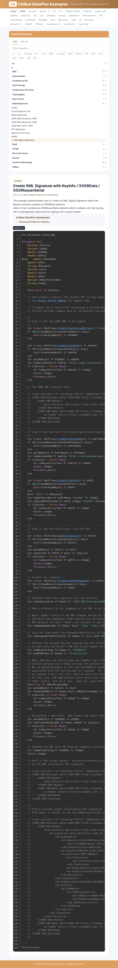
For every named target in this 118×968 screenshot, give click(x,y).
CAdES (14, 108)
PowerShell (30, 20)
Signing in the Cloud (20, 133)
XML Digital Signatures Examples (41, 194)
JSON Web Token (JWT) (22, 126)
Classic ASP (100, 11)
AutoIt (42, 11)
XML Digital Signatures (24, 140)
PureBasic (43, 20)
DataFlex (14, 15)
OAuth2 (79, 54)
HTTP (44, 54)
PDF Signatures (18, 129)
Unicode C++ (16, 24)
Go (35, 15)
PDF (86, 54)
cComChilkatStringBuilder (75, 328)
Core (15, 41)
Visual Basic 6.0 (53, 24)
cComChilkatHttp (68, 345)
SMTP (21, 58)
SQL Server (63, 20)
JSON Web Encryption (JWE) (24, 118)
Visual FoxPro (69, 24)
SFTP (101, 54)
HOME (22, 11)
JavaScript (51, 15)
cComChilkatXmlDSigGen (73, 580)
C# (54, 11)
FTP (36, 54)
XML (29, 58)
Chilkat (13, 11)
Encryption (28, 54)
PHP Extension (89, 15)
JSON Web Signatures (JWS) (24, 122)
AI (13, 54)
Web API (24, 41)
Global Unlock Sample (52, 300)
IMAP (51, 54)
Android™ (32, 11)
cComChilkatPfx (68, 480)
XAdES (14, 136)
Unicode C (89, 20)
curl (19, 54)
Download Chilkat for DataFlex (34, 222)
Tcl (80, 20)
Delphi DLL (26, 15)
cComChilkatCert (68, 535)
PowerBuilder (16, 20)
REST (94, 54)
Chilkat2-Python (73, 11)
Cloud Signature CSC (21, 111)
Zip (35, 58)
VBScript (39, 24)
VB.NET (28, 24)
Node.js (62, 15)
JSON (70, 54)
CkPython (87, 11)
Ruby (53, 20)
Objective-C (74, 15)
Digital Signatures (19, 115)
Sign (14, 58)
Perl (101, 15)
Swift (73, 20)
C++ (61, 11)
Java (41, 15)
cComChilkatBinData (71, 439)
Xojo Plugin (84, 24)
